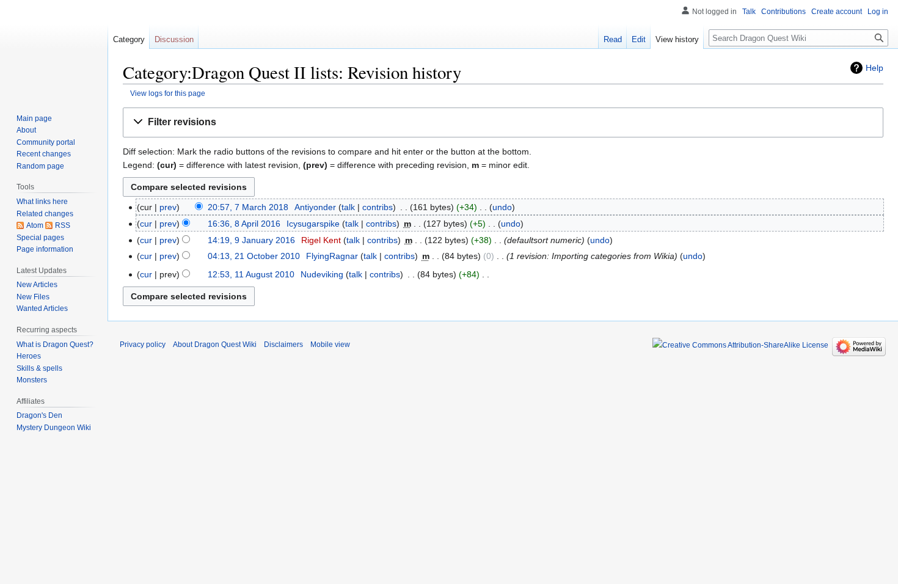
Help (874, 68)
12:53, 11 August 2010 (251, 274)
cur (146, 223)
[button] (503, 122)
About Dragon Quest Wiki (215, 344)
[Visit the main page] (54, 49)
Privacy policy (143, 344)
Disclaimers (283, 344)
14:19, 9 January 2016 (251, 240)
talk (348, 207)
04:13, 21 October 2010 (254, 256)
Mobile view (330, 344)
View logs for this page (167, 93)
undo (502, 207)
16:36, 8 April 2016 (244, 223)
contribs (377, 207)
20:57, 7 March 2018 (248, 207)
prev (168, 207)
